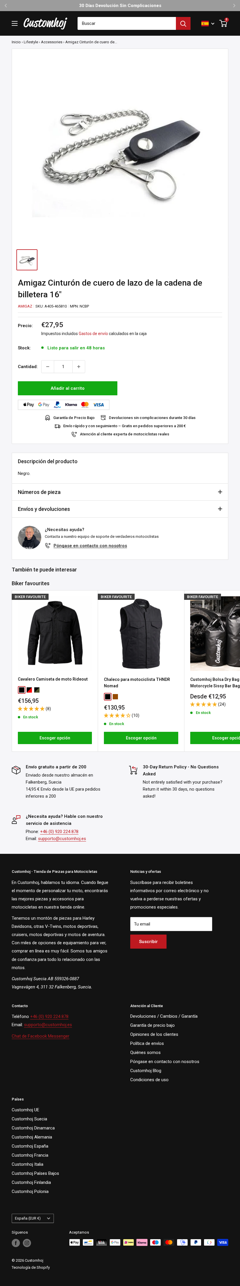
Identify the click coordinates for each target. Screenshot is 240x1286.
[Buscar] (183, 23)
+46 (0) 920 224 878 (59, 831)
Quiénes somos (145, 1052)
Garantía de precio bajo (152, 1025)
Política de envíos (147, 1043)
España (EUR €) (28, 1218)
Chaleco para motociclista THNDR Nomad (137, 682)
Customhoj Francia (30, 1155)
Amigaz (25, 306)
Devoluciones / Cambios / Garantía (164, 1016)
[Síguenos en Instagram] (27, 1243)
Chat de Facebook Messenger (40, 1036)
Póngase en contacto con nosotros (90, 545)
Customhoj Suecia (29, 1119)
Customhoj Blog (145, 1070)
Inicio (16, 42)
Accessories (51, 42)
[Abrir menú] (15, 23)
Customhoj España (30, 1146)
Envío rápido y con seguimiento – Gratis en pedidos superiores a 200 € (124, 426)
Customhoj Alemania (32, 1137)
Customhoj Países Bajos (35, 1173)
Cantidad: (28, 366)
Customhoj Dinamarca (33, 1128)
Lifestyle (31, 42)
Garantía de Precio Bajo (74, 417)
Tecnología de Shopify (31, 1267)
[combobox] (127, 23)
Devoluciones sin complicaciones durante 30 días (152, 417)
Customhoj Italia (27, 1164)
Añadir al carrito (68, 388)
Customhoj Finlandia (31, 1182)
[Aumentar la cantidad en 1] (79, 366)
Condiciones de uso (149, 1079)
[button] (32, 708)
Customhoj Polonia (30, 1191)
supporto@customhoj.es (62, 838)
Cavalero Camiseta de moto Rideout (53, 679)
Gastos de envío (93, 333)
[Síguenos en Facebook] (16, 1243)
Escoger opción (55, 738)
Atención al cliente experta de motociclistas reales (124, 434)
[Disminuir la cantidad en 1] (48, 366)
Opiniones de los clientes (154, 1034)
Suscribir (148, 941)
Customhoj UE (25, 1109)
